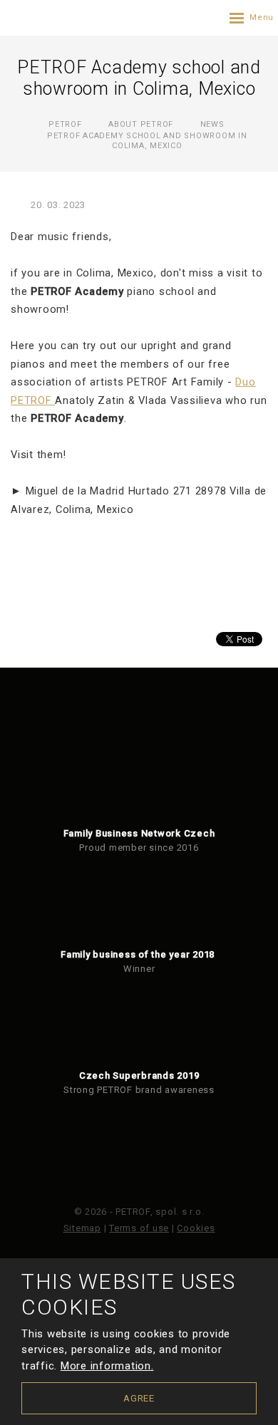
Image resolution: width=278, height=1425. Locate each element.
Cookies (196, 1228)
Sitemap (82, 1228)
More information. (107, 1365)
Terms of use (139, 1228)
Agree (139, 1398)
